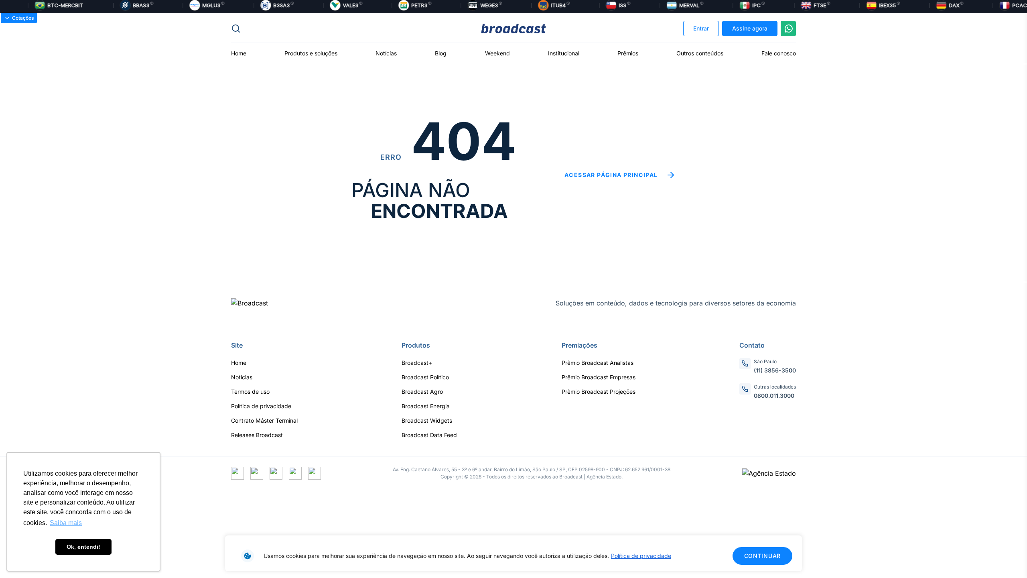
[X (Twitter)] (237, 473)
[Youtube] (295, 473)
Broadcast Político (425, 377)
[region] (513, 553)
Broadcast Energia (426, 406)
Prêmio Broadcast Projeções (598, 391)
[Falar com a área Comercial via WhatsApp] (788, 28)
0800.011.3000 (774, 395)
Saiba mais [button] (66, 522)
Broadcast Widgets (427, 420)
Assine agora (749, 28)
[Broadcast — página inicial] (249, 303)
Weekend (497, 53)
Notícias (386, 53)
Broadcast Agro (422, 391)
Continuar (762, 555)
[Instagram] (256, 473)
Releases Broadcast (257, 434)
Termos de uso (250, 391)
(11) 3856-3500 (775, 370)
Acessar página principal (611, 174)
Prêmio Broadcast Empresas (598, 377)
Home (238, 53)
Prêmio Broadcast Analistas (597, 362)
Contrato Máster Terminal (264, 420)
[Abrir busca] (325, 28)
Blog (441, 53)
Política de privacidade (641, 555)
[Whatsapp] (276, 473)
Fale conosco (778, 53)
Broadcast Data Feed (429, 434)
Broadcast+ (417, 362)
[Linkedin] (314, 473)
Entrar (701, 28)
